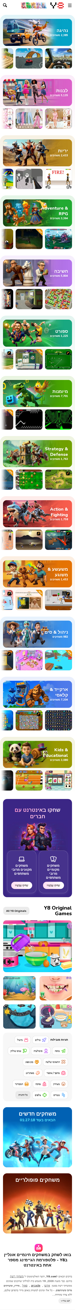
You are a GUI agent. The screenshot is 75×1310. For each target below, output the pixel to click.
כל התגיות (23, 1094)
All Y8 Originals (16, 910)
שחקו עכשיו (53, 885)
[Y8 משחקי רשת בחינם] (57, 5)
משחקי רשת (17, 1276)
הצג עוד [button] (66, 1300)
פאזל (24, 1285)
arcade (35, 1285)
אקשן (47, 1285)
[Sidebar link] (70, 5)
